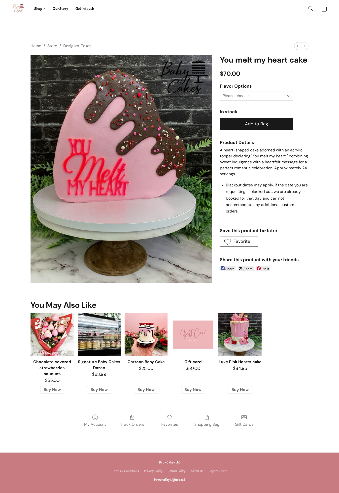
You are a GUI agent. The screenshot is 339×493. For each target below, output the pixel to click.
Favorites (169, 424)
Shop (38, 8)
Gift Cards (244, 424)
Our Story (60, 8)
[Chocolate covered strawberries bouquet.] (52, 334)
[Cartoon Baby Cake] (146, 334)
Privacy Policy (153, 471)
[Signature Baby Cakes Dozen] (99, 334)
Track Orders (132, 424)
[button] (18, 8)
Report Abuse (217, 471)
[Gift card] (192, 334)
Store (52, 45)
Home (36, 45)
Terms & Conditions (125, 471)
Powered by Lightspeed (169, 480)
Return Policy (177, 471)
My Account (95, 424)
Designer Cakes (77, 45)
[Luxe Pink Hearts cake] (239, 334)
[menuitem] (297, 46)
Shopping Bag (206, 424)
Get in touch (84, 8)
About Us (197, 471)
